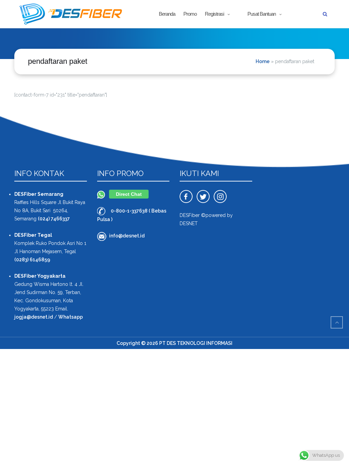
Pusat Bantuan (261, 14)
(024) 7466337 (54, 218)
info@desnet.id (127, 235)
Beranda (167, 14)
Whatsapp (70, 317)
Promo (190, 14)
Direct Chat (129, 194)
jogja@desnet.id (33, 317)
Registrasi (214, 14)
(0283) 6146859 (32, 259)
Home (263, 61)
